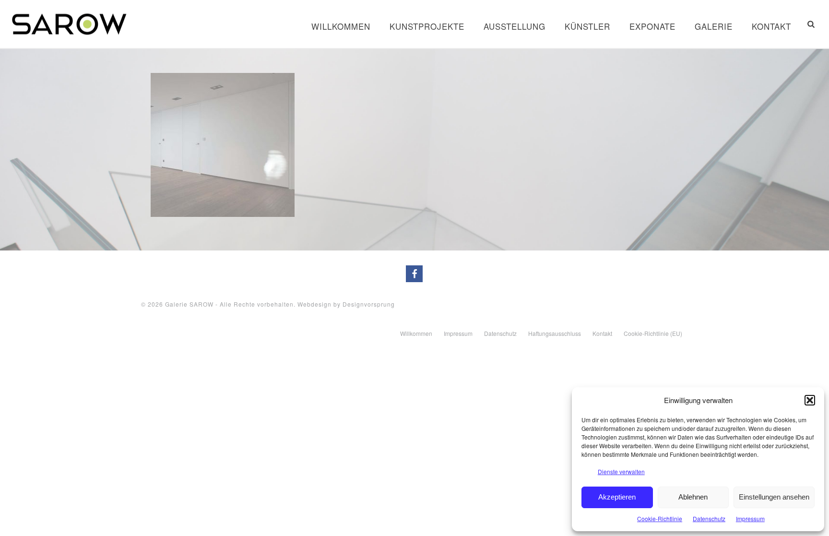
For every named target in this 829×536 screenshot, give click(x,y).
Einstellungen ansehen (774, 497)
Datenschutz (709, 518)
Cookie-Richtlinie (659, 518)
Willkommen (340, 26)
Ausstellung (514, 26)
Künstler (587, 26)
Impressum (750, 518)
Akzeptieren (617, 497)
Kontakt (771, 26)
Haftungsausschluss (554, 333)
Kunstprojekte (427, 26)
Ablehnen (693, 497)
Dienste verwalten (621, 471)
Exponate (652, 26)
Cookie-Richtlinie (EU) (653, 333)
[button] (810, 400)
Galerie (714, 26)
